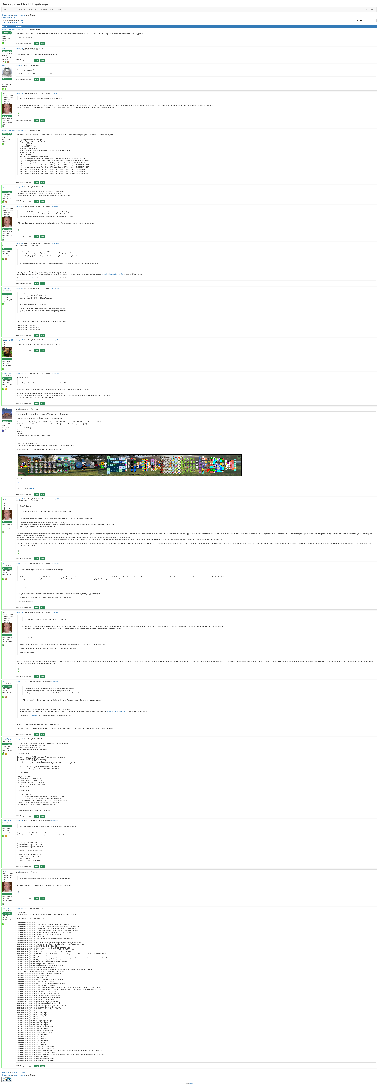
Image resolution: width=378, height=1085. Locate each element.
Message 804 (19, 243)
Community (42, 9)
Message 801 (19, 130)
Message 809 (19, 499)
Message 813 (19, 681)
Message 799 (19, 65)
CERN (191, 1083)
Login (371, 9)
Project (21, 9)
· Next (23, 23)
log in (21, 20)
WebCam (32, 488)
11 (20, 23)
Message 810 (19, 563)
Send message (7, 32)
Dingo (5, 408)
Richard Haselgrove (8, 29)
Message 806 (19, 340)
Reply (36, 43)
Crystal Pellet (6, 373)
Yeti (3, 66)
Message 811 (19, 612)
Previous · (4, 23)
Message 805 (19, 288)
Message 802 (19, 187)
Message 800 (19, 93)
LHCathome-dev (9, 9)
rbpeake (4, 48)
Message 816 (19, 871)
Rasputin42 (6, 288)
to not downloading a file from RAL (113, 274)
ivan (5, 93)
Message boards (6, 15)
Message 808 (19, 408)
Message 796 (55, 288)
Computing (31, 9)
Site (58, 9)
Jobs (51, 9)
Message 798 (19, 48)
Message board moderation (8, 17)
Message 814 (19, 739)
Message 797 (19, 29)
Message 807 (19, 373)
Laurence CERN (9, 340)
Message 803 (19, 206)
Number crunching (19, 15)
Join (366, 9)
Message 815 (19, 820)
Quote (42, 43)
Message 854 (19, 908)
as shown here (30, 278)
